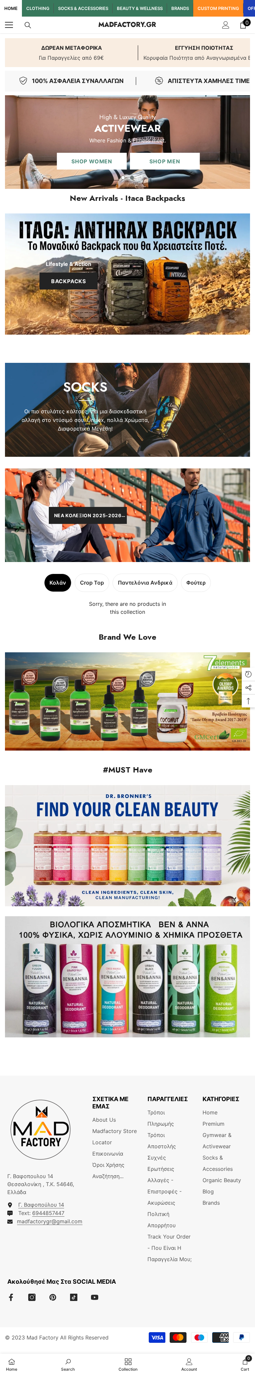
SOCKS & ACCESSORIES (83, 8)
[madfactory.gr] (127, 701)
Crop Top (92, 582)
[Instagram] (32, 1297)
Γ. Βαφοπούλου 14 (41, 1204)
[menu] (9, 25)
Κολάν (57, 582)
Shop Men (122, 163)
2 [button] (132, 178)
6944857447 (48, 1213)
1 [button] (123, 178)
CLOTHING (37, 8)
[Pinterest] (53, 1297)
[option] (127, 142)
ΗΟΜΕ (11, 8)
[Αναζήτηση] (28, 25)
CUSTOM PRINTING (218, 8)
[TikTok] (74, 1297)
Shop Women (49, 163)
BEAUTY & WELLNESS (140, 8)
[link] (71, 52)
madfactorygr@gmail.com (49, 1221)
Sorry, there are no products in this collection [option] (127, 608)
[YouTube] (95, 1297)
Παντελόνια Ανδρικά (145, 582)
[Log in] (225, 25)
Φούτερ (196, 582)
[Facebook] (11, 1297)
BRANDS (180, 8)
